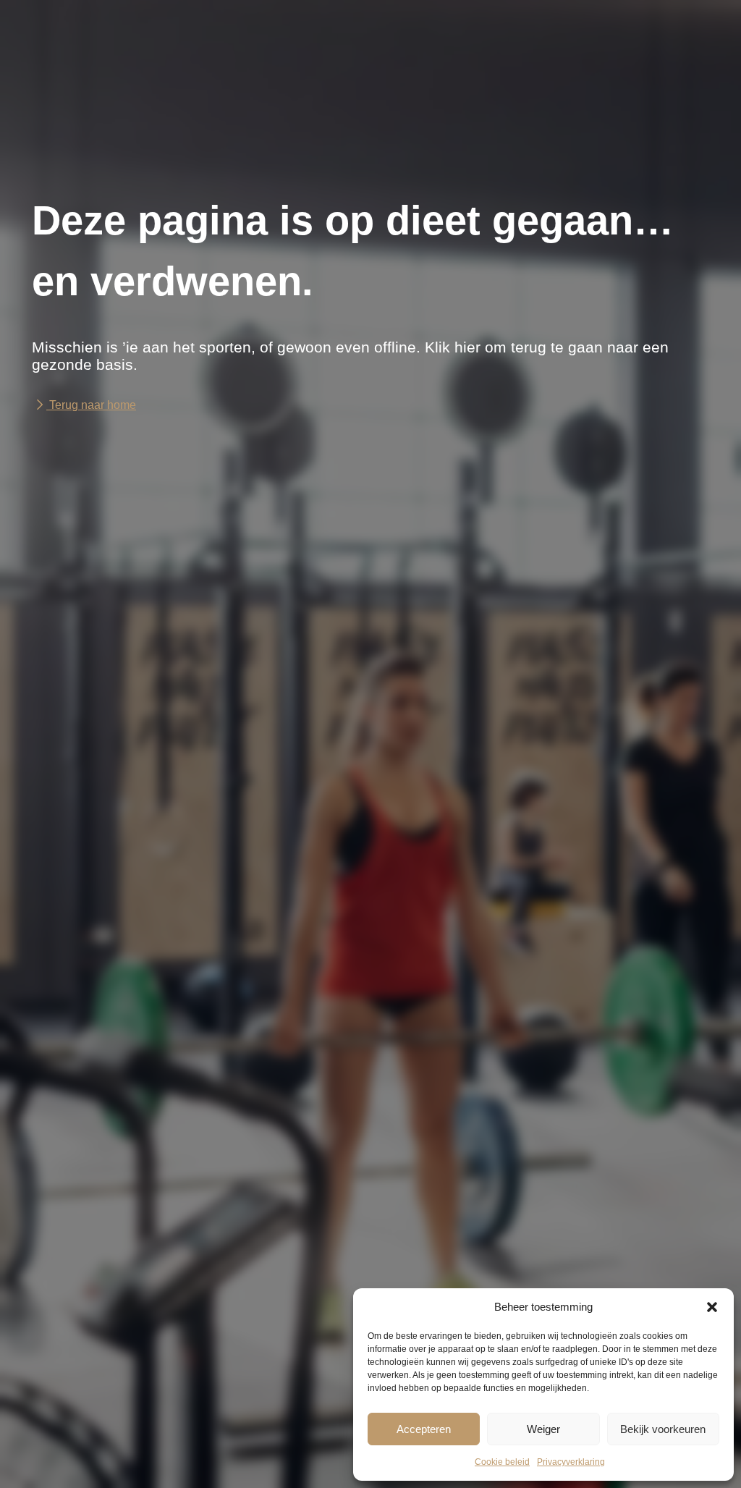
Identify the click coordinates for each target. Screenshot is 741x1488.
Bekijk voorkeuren (663, 1429)
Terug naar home (91, 405)
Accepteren (424, 1429)
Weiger (543, 1429)
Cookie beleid (502, 1462)
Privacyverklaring (571, 1462)
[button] (712, 1307)
